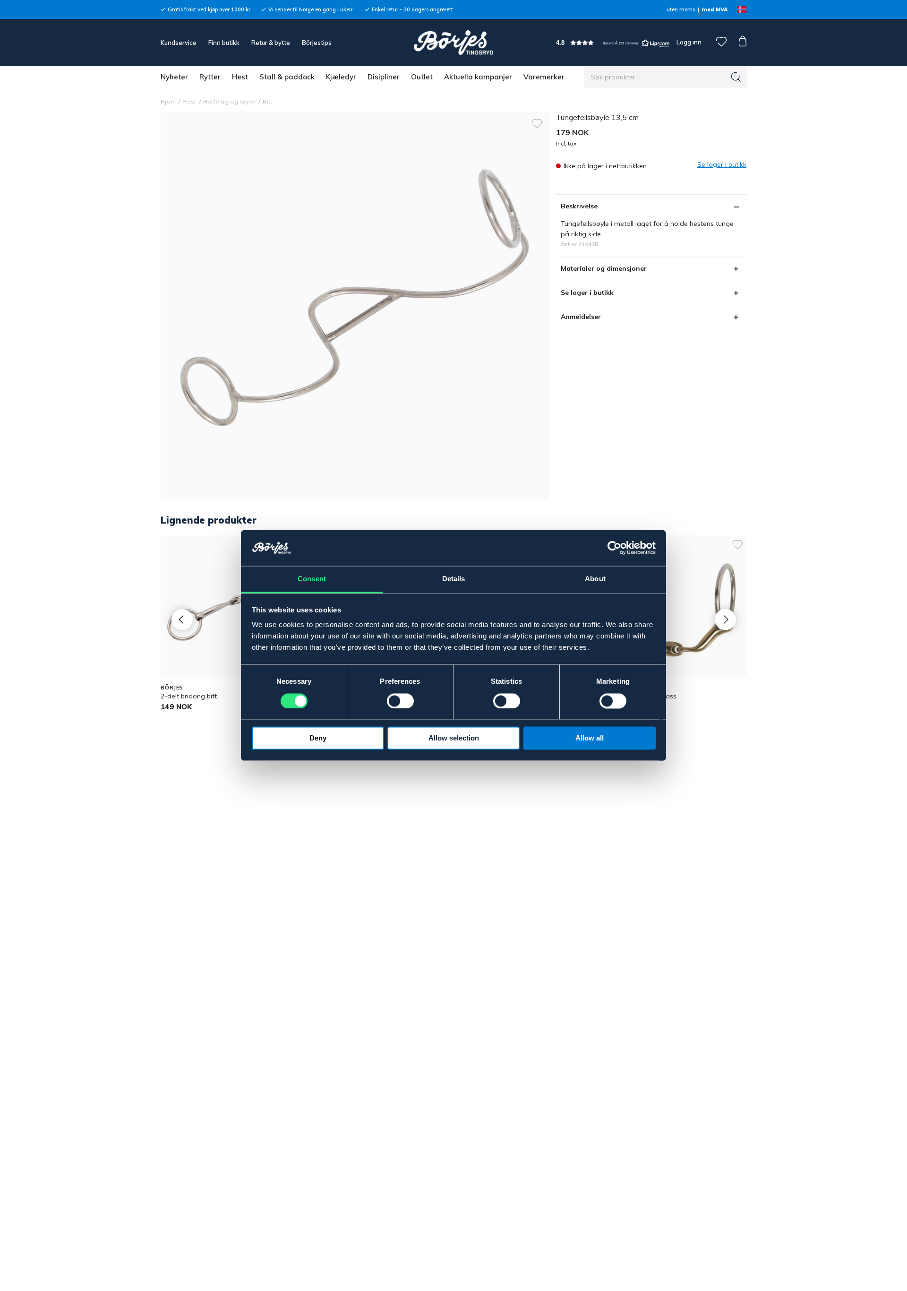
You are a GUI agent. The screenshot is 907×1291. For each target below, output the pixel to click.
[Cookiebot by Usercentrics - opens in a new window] (614, 548)
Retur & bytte (270, 42)
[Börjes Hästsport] (453, 42)
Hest (240, 76)
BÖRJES (172, 687)
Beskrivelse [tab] (579, 206)
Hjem (168, 101)
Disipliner (384, 76)
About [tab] (595, 579)
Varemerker (544, 76)
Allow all (589, 738)
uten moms (681, 9)
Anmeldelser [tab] (581, 316)
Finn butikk (224, 42)
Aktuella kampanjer (478, 76)
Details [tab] (453, 579)
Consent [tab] (312, 579)
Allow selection (453, 738)
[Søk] (736, 77)
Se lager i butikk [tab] (587, 292)
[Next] (725, 619)
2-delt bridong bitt (189, 696)
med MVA (714, 9)
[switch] (400, 701)
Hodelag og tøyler (230, 101)
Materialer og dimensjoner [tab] (604, 268)
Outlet (422, 76)
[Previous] (182, 619)
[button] (613, 42)
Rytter (210, 76)
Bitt (267, 101)
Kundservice (179, 42)
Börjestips (317, 42)
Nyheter (174, 76)
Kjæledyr (341, 76)
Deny (317, 738)
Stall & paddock (287, 76)
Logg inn (688, 42)
